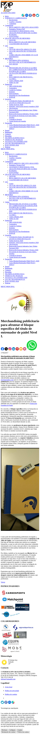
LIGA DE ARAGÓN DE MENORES (17, 174)
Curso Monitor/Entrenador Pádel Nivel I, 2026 (24, 261)
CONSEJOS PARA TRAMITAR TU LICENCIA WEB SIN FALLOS (21, 238)
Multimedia (8, 268)
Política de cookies (11, 694)
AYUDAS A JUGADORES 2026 (16, 277)
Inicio (7, 152)
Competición (9, 161)
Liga (6, 182)
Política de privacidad (12, 691)
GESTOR (12, 176)
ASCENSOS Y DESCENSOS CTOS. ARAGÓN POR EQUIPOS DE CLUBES (23, 168)
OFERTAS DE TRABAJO (14, 276)
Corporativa (13, 224)
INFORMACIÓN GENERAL (19, 196)
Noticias (7, 283)
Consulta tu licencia (15, 255)
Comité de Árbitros (15, 226)
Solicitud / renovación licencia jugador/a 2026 (24, 242)
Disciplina (8, 272)
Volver (3, 582)
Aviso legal (8, 687)
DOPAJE (12, 233)
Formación (8, 259)
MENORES (9, 195)
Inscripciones (13, 156)
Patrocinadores (14, 230)
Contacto (8, 270)
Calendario (12, 160)
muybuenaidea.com (7, 380)
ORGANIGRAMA (15, 222)
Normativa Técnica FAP (17, 165)
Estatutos (12, 228)
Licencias (8, 235)
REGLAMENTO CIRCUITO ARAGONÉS (23, 163)
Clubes (7, 202)
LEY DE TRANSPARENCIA (15, 279)
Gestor (11, 183)
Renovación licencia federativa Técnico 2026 (23, 250)
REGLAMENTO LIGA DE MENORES (22, 178)
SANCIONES (13, 172)
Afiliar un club (13, 218)
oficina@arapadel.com (8, 679)
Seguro (7, 266)
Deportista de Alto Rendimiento (19, 231)
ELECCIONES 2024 (12, 281)
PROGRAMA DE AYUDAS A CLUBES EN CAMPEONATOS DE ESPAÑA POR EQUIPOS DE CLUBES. (23, 205)
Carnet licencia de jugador (17, 257)
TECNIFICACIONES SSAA (14, 274)
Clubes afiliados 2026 (16, 217)
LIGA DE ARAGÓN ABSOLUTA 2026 (22, 185)
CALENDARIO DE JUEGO (18, 180)
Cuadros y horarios (15, 158)
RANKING (13, 171)
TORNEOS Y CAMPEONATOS (16, 154)
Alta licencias (13, 244)
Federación (8, 220)
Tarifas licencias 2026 (16, 241)
